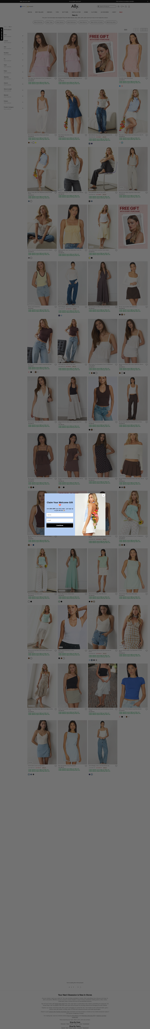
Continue (59, 525)
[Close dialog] (103, 495)
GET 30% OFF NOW (1, 34)
